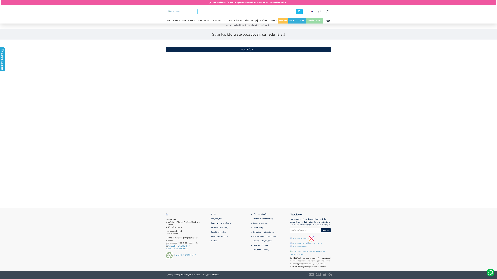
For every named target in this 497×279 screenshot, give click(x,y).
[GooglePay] (330, 274)
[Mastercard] (318, 274)
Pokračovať (248, 50)
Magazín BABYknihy (177, 248)
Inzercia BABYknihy (185, 255)
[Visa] (311, 274)
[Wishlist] (327, 12)
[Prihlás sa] (320, 11)
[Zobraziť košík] (328, 21)
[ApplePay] (325, 274)
